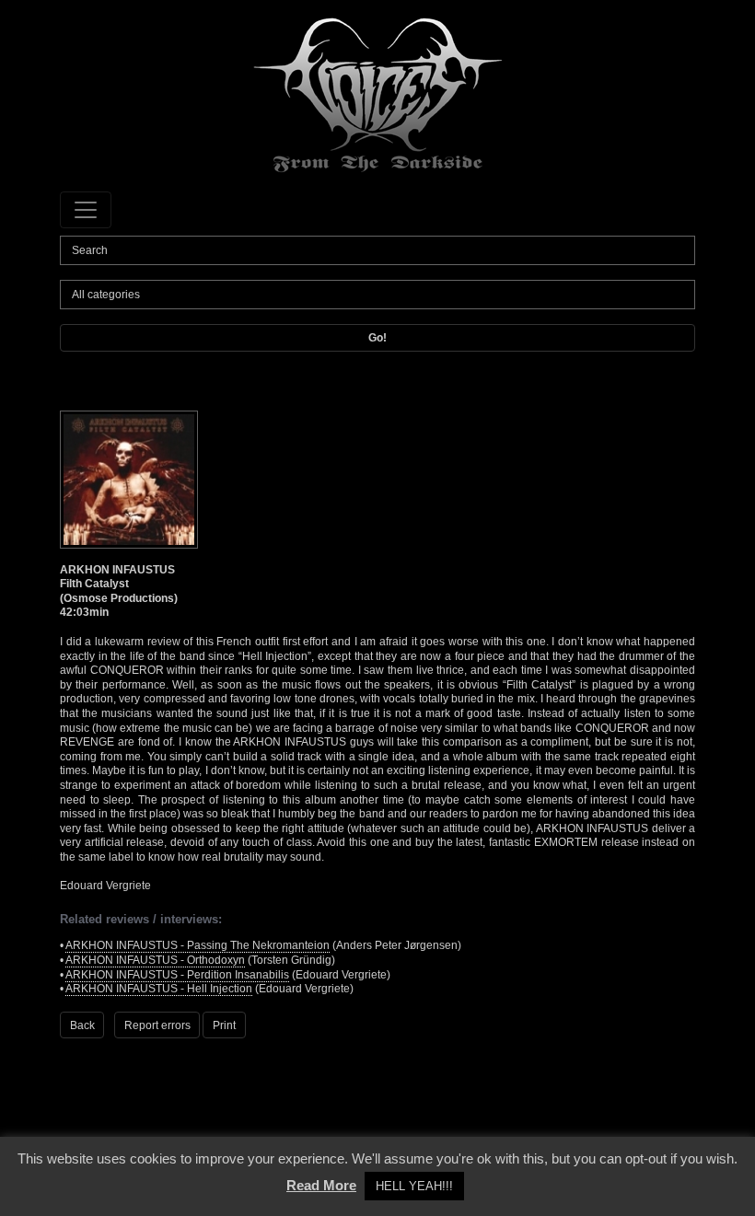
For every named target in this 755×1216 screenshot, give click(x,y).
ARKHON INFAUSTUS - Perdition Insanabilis (177, 974)
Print (224, 1025)
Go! (377, 337)
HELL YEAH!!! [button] (414, 1186)
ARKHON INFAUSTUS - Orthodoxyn (155, 960)
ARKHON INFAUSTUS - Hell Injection (158, 988)
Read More (321, 1185)
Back (82, 1025)
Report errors (157, 1025)
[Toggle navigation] (85, 209)
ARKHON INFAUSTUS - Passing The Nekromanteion (197, 945)
